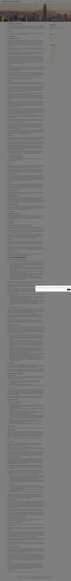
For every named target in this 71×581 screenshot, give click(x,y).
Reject (69, 289)
